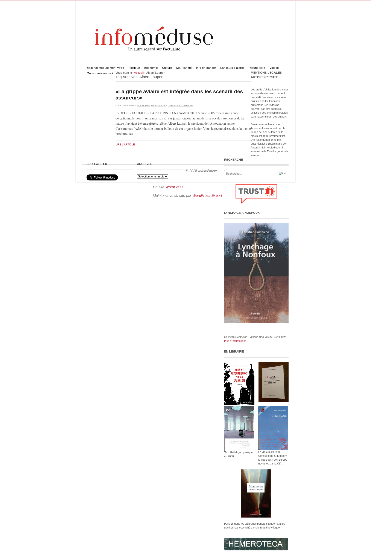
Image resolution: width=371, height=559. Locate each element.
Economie (151, 67)
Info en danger (206, 67)
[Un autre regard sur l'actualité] (185, 64)
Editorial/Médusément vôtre (105, 67)
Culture (167, 67)
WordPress (174, 187)
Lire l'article (125, 144)
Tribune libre (256, 67)
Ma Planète (184, 67)
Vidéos (274, 67)
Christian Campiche (180, 105)
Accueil (139, 72)
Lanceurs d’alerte (232, 67)
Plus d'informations (235, 340)
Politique (134, 67)
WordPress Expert (207, 196)
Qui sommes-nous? (100, 73)
